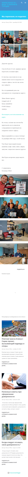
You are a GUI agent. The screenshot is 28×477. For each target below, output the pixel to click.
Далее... (4, 365)
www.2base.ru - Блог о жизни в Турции (9, 4)
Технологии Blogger (14, 473)
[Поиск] (22, 3)
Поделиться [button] (20, 269)
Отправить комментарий (9, 363)
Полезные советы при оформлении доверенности (12, 394)
